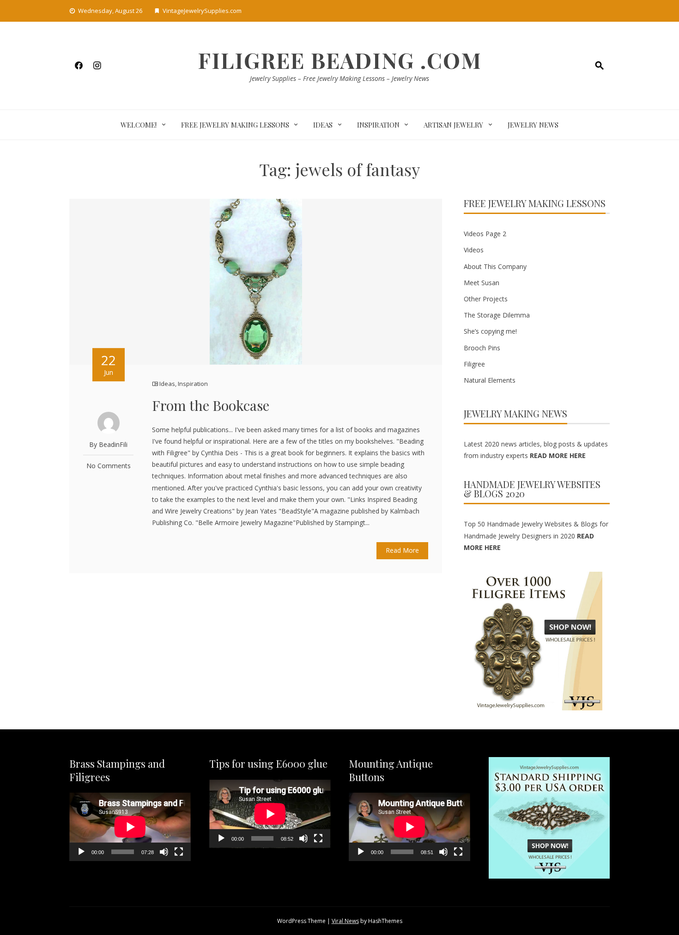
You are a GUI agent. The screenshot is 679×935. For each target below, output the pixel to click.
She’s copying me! (490, 331)
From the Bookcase (210, 405)
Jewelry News (533, 124)
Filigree (474, 364)
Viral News (345, 921)
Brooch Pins (482, 347)
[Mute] (164, 851)
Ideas (323, 124)
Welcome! (139, 124)
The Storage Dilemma (497, 315)
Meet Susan (481, 282)
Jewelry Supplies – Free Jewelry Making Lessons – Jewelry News (339, 78)
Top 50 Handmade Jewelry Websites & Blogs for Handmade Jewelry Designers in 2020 (536, 535)
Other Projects (486, 298)
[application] (130, 827)
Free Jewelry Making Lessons (235, 124)
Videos (474, 249)
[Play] (81, 851)
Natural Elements (489, 380)
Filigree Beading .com (340, 60)
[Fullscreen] (178, 851)
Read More (402, 550)
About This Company (495, 266)
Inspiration (378, 124)
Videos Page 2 (485, 233)
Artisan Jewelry (453, 124)
